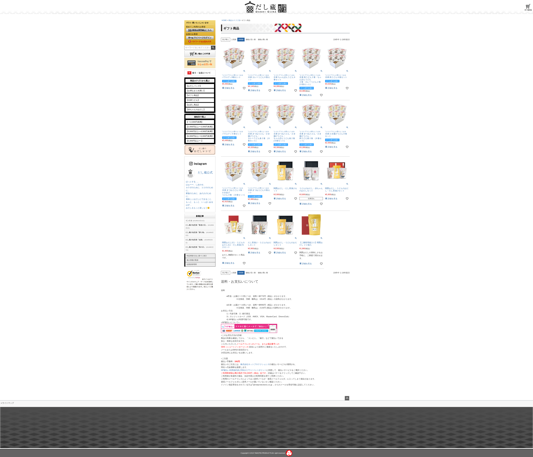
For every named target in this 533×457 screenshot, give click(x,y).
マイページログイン (202, 37)
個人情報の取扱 (192, 260)
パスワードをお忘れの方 (201, 41)
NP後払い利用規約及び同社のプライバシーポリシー (243, 370)
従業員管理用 (192, 264)
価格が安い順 (251, 39)
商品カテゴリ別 (234, 20)
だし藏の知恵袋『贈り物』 (196, 232)
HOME (224, 20)
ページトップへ (347, 398)
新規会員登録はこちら (202, 30)
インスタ (189, 221)
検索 (213, 48)
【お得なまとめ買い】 (195, 91)
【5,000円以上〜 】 (194, 141)
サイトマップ (8, 403)
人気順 (233, 39)
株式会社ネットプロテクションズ (255, 364)
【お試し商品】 (193, 105)
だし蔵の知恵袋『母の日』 (196, 247)
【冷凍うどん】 (193, 100)
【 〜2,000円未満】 (194, 122)
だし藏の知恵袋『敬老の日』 (196, 225)
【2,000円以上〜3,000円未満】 (199, 127)
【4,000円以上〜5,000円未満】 (199, 136)
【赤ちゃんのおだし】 (195, 109)
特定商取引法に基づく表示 (197, 256)
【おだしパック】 (194, 86)
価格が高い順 (263, 39)
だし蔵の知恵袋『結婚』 (195, 240)
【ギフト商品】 (193, 95)
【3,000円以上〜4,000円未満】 (199, 131)
